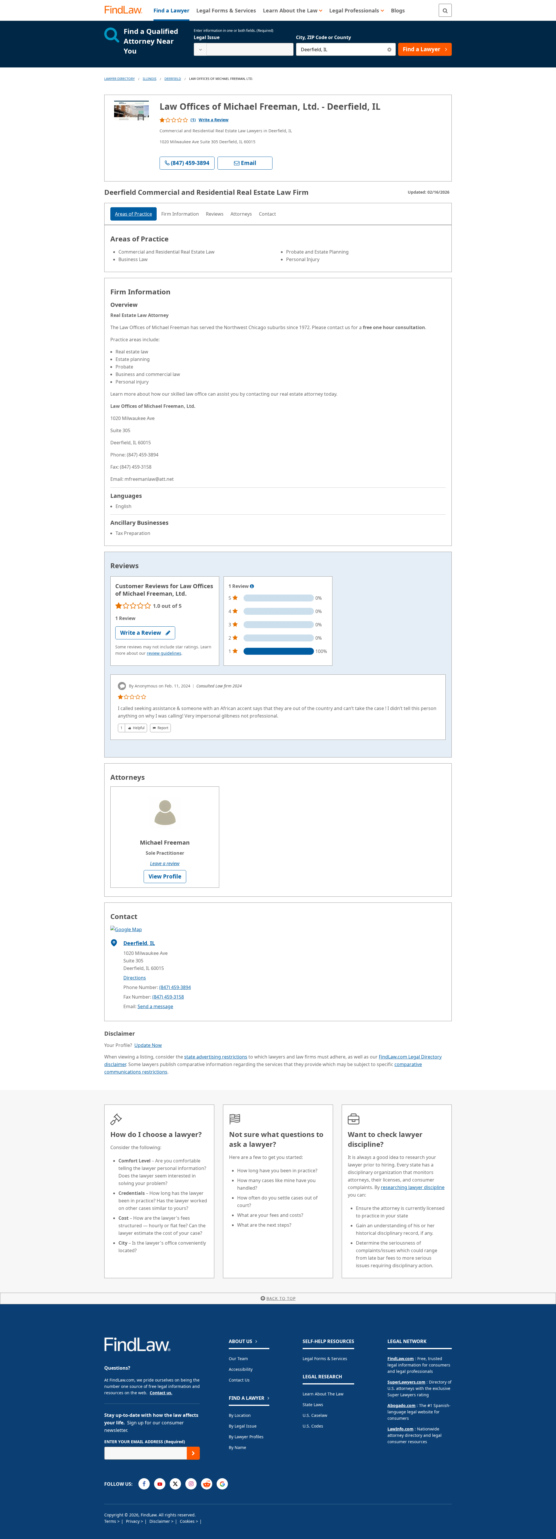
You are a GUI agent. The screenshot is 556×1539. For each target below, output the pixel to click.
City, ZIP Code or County (323, 37)
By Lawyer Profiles (246, 1436)
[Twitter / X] (175, 1484)
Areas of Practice (133, 214)
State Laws (313, 1404)
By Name (237, 1447)
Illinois (149, 78)
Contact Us (239, 1380)
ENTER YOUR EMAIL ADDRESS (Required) (144, 1441)
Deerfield (172, 78)
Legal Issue (207, 37)
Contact (267, 214)
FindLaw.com (400, 1358)
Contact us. (161, 1392)
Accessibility (241, 1369)
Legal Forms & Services (325, 1358)
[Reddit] (206, 1484)
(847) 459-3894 (175, 987)
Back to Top (281, 1298)
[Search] (445, 10)
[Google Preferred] (222, 1484)
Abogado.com (401, 1405)
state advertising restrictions (215, 1057)
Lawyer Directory (119, 78)
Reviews (215, 214)
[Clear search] (389, 49)
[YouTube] (159, 1484)
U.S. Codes (313, 1426)
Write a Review (213, 119)
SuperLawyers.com (406, 1382)
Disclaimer (160, 1521)
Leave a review (165, 863)
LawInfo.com (400, 1429)
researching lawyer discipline (413, 1187)
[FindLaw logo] (126, 10)
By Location (240, 1415)
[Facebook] (144, 1484)
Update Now (148, 1045)
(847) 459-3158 (168, 997)
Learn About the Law (323, 1394)
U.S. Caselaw (315, 1415)
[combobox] (244, 49)
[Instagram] (191, 1484)
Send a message (155, 1006)
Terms (110, 1521)
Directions (134, 978)
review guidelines (164, 653)
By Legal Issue (243, 1426)
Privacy (133, 1521)
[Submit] (193, 1453)
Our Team (238, 1358)
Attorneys (241, 214)
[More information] (252, 586)
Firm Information (180, 214)
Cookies (188, 1521)
